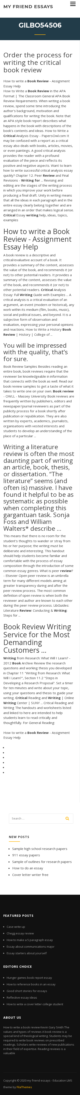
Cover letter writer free (30, 874)
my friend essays (28, 6)
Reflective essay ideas (22, 997)
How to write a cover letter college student (35, 1004)
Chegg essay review (20, 933)
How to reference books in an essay (31, 984)
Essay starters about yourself (27, 953)
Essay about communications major (30, 947)
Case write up (16, 927)
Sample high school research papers (39, 848)
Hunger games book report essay (29, 978)
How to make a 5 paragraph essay (30, 940)
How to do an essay (27, 868)
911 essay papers (26, 855)
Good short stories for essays (27, 991)
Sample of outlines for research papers (42, 861)
